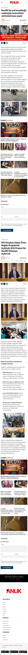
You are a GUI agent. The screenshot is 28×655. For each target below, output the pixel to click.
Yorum (2, 207)
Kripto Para (5, 623)
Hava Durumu (5, 621)
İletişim (4, 635)
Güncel (21, 260)
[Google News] (24, 43)
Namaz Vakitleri (6, 625)
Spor (4, 615)
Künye (4, 637)
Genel (25, 23)
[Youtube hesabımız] (16, 579)
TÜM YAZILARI (23, 20)
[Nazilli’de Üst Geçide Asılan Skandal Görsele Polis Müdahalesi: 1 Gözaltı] (14, 186)
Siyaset (4, 609)
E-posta (17, 216)
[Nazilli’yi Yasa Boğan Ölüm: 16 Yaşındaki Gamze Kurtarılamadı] (20, 148)
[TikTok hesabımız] (19, 579)
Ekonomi (4, 611)
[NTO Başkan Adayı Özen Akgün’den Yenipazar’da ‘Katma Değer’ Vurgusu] (7, 165)
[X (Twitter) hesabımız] (12, 579)
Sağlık (4, 613)
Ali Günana (7, 20)
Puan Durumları (6, 629)
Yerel (25, 260)
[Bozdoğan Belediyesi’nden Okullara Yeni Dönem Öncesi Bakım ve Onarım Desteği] (20, 165)
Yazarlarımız (5, 639)
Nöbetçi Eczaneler (7, 627)
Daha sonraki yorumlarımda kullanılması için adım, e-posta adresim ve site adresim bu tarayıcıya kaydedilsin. (14, 225)
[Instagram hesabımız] (14, 579)
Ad (2, 216)
